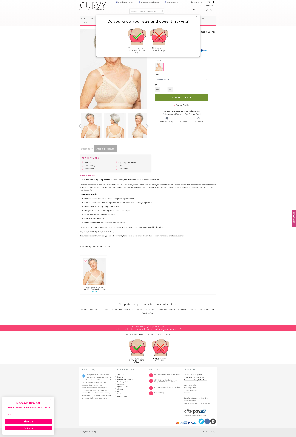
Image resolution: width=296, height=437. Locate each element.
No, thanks (28, 428)
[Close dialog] (51, 400)
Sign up (28, 421)
